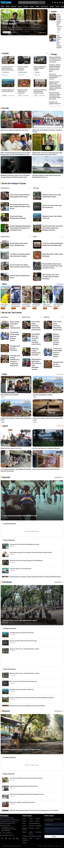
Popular (24, 842)
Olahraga (31, 828)
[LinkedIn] (62, 2)
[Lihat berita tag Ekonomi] (62, 317)
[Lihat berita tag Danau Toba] (40, 317)
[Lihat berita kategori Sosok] (62, 237)
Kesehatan (32, 825)
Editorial (24, 832)
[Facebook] (52, 2)
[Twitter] (57, 2)
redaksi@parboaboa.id (8, 835)
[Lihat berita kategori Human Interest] (30, 237)
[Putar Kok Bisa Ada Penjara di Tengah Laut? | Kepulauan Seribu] (16, 408)
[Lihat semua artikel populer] (47, 53)
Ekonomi (25, 6)
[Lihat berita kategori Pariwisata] (62, 188)
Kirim (54, 836)
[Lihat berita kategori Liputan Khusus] (30, 188)
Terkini (8, 6)
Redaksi (40, 846)
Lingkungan (25, 836)
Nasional (13, 6)
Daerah (20, 6)
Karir (61, 846)
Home (2, 6)
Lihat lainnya (57, 477)
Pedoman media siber (48, 846)
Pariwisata (38, 836)
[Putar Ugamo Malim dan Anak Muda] (16, 384)
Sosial (57, 6)
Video (30, 838)
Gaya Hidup (32, 836)
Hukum (32, 6)
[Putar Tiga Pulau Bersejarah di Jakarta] (48, 384)
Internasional (44, 6)
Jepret (37, 838)
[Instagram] (55, 2)
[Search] (43, 2)
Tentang (57, 846)
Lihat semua (60, 284)
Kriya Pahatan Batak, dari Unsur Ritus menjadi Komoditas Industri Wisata (59, 43)
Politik (37, 6)
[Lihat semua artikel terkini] (61, 11)
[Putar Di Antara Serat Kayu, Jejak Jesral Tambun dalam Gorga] (48, 408)
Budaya (52, 6)
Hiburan (38, 828)
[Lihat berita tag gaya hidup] (19, 317)
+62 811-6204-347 (7, 833)
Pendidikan (39, 825)
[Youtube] (60, 2)
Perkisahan (39, 832)
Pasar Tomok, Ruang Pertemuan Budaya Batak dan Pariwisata (59, 20)
